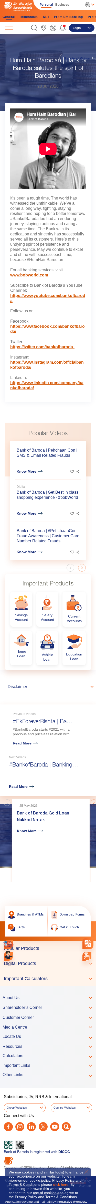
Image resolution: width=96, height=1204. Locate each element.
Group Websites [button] (17, 1107)
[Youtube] (54, 1126)
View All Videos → (72, 790)
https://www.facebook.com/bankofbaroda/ (47, 329)
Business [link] (62, 4)
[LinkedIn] (31, 1126)
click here (60, 1184)
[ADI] (8, 956)
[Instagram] (19, 1126)
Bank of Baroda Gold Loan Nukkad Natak (43, 817)
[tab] (48, 948)
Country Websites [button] (65, 1107)
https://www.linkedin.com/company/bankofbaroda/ (46, 385)
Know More (26, 471)
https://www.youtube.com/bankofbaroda (47, 298)
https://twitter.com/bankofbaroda (42, 347)
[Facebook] (8, 1126)
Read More (22, 743)
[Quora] (66, 1126)
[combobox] (88, 943)
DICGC (64, 1152)
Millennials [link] (29, 17)
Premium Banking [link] (68, 17)
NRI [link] (46, 17)
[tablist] (48, 963)
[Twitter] (43, 1126)
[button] (34, 28)
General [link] (9, 17)
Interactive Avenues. (72, 1201)
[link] (43, 28)
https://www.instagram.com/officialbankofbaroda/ (47, 365)
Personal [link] (46, 4)
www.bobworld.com (29, 275)
